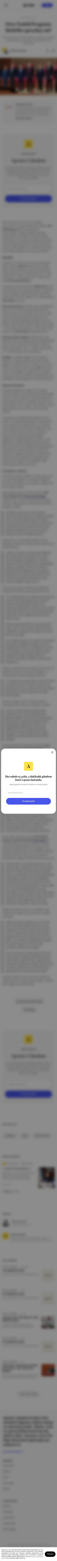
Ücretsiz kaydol (28, 801)
